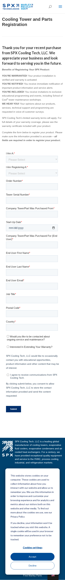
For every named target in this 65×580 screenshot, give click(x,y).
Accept (32, 556)
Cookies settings (32, 547)
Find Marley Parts (32, 575)
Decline (32, 565)
